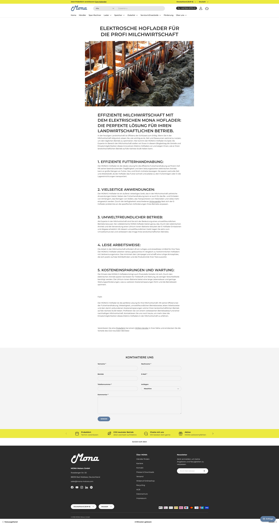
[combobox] (129, 8)
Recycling (140, 485)
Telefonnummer (104, 384)
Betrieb (101, 374)
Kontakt (139, 468)
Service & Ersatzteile (149, 15)
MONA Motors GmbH (83, 517)
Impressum (141, 498)
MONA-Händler (141, 328)
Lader (106, 15)
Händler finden (143, 459)
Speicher (118, 15)
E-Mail (143, 374)
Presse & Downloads (145, 472)
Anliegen (145, 384)
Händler (82, 15)
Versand (139, 476)
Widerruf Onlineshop (145, 481)
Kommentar (102, 395)
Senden (104, 419)
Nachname (145, 364)
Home (73, 15)
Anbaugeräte (155, 201)
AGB (138, 490)
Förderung (168, 15)
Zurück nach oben (139, 442)
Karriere (139, 463)
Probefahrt (120, 328)
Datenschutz (142, 494)
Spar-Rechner (95, 15)
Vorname (101, 364)
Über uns (180, 15)
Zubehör (131, 15)
